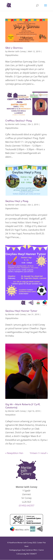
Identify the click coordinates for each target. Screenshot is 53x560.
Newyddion (10, 414)
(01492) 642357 (26, 505)
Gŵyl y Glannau (14, 48)
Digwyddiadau (11, 55)
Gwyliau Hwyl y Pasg (16, 201)
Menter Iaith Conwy (17, 51)
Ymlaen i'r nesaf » (39, 453)
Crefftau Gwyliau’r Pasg (18, 121)
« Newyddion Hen (14, 453)
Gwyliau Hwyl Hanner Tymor (21, 311)
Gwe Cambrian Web (29, 550)
